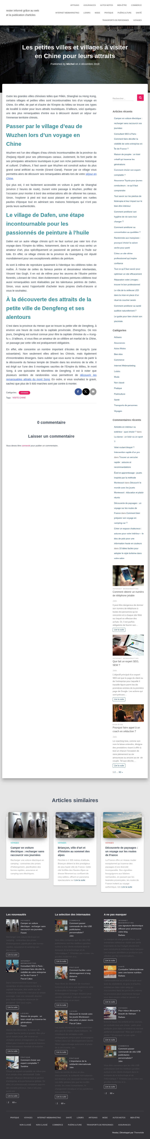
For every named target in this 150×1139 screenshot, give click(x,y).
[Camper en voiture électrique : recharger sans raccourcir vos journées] (27, 825)
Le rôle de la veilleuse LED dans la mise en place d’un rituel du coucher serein (126, 295)
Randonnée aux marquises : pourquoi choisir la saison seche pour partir (127, 243)
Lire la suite (119, 630)
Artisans (74, 5)
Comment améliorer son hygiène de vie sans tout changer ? (125, 217)
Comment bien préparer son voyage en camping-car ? (127, 518)
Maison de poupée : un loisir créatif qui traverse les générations (127, 159)
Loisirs (86, 13)
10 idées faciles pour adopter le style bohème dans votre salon (128, 553)
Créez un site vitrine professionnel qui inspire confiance (125, 258)
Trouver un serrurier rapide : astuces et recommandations (126, 462)
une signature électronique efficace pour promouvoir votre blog (130, 928)
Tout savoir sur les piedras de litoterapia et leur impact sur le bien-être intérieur (128, 201)
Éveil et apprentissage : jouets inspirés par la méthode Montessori (128, 478)
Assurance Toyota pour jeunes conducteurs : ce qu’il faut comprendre (128, 185)
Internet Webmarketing (67, 13)
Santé (139, 13)
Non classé (119, 382)
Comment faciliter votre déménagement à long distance (80, 973)
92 (120, 772)
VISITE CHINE (19, 397)
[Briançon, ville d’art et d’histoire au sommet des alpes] (75, 825)
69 (13, 1102)
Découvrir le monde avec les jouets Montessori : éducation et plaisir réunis (81, 1017)
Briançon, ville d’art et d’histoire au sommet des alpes (74, 851)
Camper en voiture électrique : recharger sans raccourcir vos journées (128, 123)
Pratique (108, 13)
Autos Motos (106, 5)
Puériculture (124, 13)
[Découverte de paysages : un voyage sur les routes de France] (122, 825)
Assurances (89, 5)
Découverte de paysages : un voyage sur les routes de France (127, 508)
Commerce (136, 5)
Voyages (137, 20)
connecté (26, 445)
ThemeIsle (139, 1132)
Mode (97, 13)
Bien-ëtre (122, 5)
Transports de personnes (115, 20)
